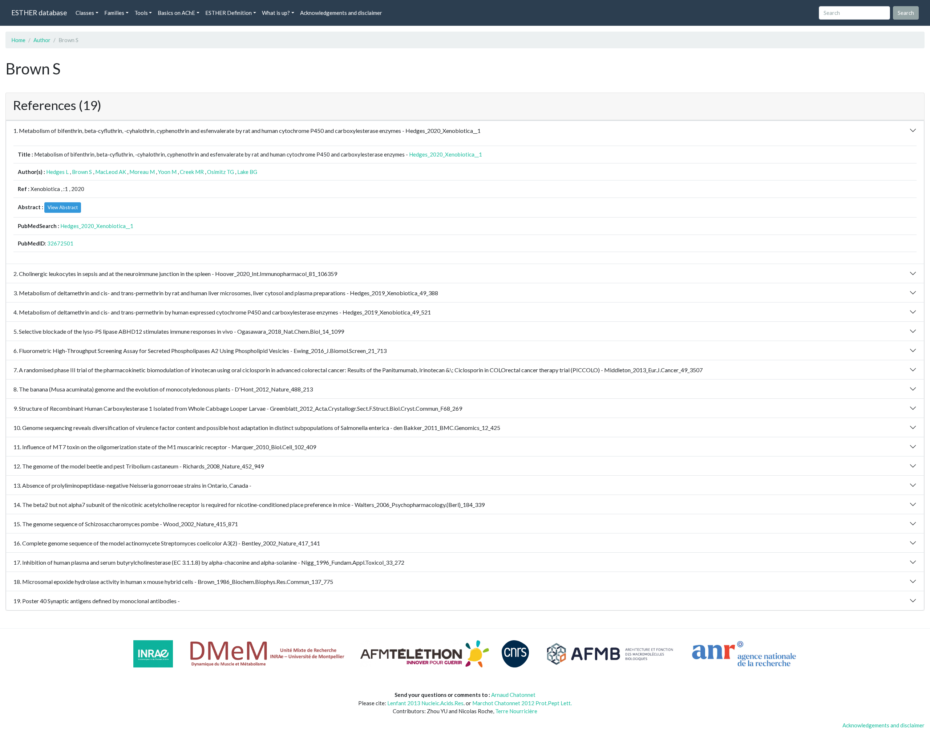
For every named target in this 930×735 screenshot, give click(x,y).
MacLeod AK (110, 171)
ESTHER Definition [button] (228, 12)
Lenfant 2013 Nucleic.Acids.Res (425, 703)
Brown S (82, 171)
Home (18, 40)
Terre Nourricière (516, 711)
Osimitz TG (220, 171)
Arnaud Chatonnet (513, 694)
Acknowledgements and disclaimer (341, 12)
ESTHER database (39, 12)
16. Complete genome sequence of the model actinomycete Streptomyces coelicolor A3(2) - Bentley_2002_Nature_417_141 (166, 543)
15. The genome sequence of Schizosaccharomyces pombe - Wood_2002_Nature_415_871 (125, 523)
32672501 (60, 243)
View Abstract (63, 207)
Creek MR (192, 171)
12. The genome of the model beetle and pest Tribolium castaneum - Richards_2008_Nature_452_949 (138, 466)
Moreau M (142, 171)
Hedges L (57, 171)
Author (41, 40)
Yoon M (167, 171)
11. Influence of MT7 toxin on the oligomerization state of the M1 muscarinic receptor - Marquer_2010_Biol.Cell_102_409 (164, 446)
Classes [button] (85, 12)
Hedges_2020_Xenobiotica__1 (445, 154)
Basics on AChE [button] (176, 12)
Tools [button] (141, 12)
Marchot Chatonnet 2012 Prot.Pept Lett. (522, 703)
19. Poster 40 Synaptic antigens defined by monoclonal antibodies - (96, 600)
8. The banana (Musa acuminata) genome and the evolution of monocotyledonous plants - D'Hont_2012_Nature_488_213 (163, 389)
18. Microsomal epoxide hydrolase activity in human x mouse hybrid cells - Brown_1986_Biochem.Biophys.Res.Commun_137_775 (173, 581)
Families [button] (114, 12)
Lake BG (247, 171)
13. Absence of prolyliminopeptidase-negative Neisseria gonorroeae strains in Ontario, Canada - (132, 485)
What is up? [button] (276, 12)
